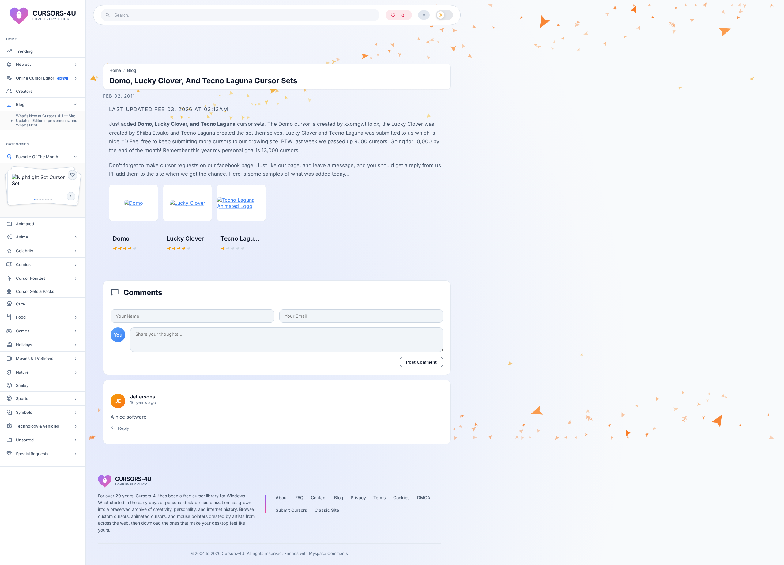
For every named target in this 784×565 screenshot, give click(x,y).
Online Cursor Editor (41, 78)
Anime (22, 236)
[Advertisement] (277, 42)
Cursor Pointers (31, 278)
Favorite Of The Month (37, 156)
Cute (20, 303)
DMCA (423, 497)
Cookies (401, 497)
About (282, 497)
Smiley (22, 385)
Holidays (24, 344)
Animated (25, 223)
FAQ (299, 497)
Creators (24, 91)
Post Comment (421, 362)
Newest (23, 64)
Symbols (24, 412)
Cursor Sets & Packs (35, 291)
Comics (23, 264)
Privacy (358, 497)
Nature (22, 372)
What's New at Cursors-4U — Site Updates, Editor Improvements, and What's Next (46, 120)
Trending (24, 51)
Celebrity (24, 250)
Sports (22, 398)
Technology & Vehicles (37, 426)
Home (115, 70)
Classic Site (327, 510)
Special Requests (32, 453)
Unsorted (25, 439)
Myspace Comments (328, 553)
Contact (319, 497)
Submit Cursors (291, 510)
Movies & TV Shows (34, 358)
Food (21, 317)
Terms (379, 497)
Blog (20, 104)
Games (22, 330)
